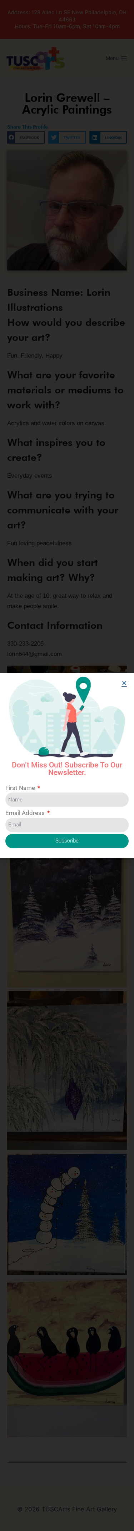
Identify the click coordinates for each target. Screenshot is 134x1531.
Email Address (25, 812)
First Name (20, 787)
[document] (67, 765)
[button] (124, 683)
